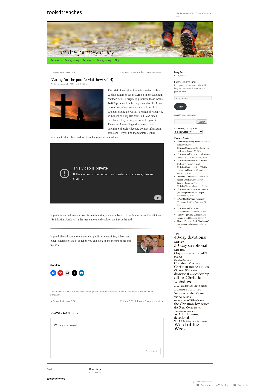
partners (177, 286)
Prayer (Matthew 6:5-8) (62, 72)
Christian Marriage (188, 263)
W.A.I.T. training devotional (186, 316)
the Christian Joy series (191, 303)
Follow (180, 106)
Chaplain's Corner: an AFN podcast (190, 254)
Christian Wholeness (185, 270)
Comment (151, 351)
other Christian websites (189, 279)
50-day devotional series (190, 247)
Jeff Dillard (83, 83)
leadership (201, 273)
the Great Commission (187, 307)
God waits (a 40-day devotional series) (193, 141)
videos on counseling (184, 310)
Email (49, 369)
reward (177, 290)
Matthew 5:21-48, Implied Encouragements (142, 72)
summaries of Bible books (189, 300)
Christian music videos (191, 266)
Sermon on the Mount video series (122, 291)
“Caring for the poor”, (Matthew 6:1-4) (81, 79)
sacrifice (183, 289)
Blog (117, 60)
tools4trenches (64, 12)
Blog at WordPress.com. (203, 381)
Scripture (194, 289)
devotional (181, 273)
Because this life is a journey (65, 60)
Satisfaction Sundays (84, 291)
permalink (55, 294)
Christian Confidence (183, 259)
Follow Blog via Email (185, 81)
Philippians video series (194, 285)
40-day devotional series (190, 239)
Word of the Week (186, 326)
